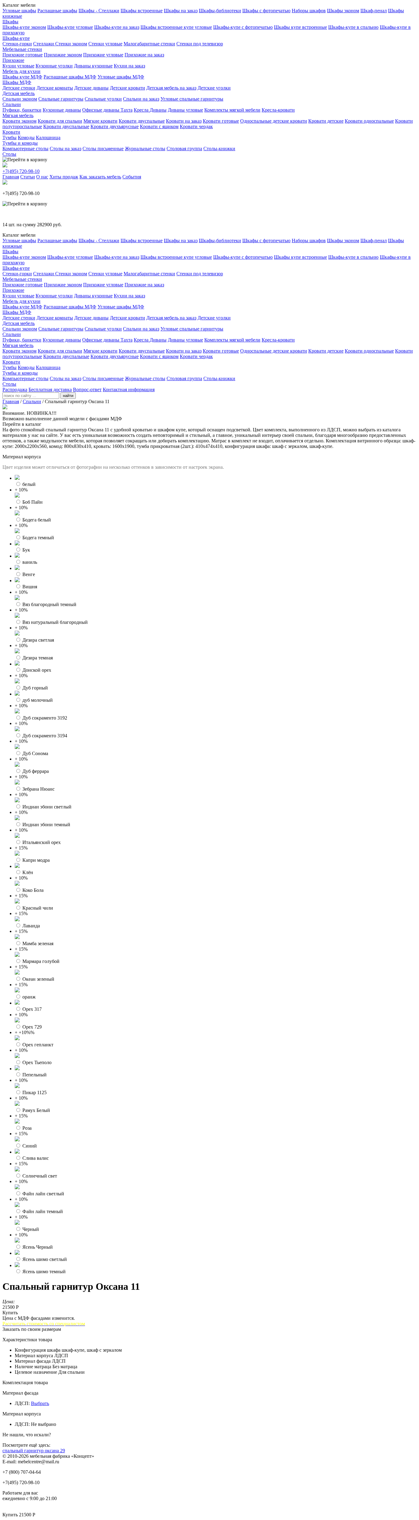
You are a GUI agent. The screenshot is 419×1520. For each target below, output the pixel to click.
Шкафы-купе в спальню (353, 27)
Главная (10, 176)
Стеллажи (44, 43)
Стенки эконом (71, 43)
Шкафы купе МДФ (22, 76)
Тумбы (9, 137)
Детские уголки (214, 87)
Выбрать (40, 1403)
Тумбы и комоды (20, 143)
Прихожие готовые (22, 54)
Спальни (11, 104)
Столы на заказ (65, 148)
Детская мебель (18, 93)
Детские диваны (91, 87)
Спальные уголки (103, 98)
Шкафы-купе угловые (70, 27)
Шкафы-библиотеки (220, 10)
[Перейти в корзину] (24, 159)
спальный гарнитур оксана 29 (33, 1450)
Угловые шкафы (19, 10)
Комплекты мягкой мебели (232, 110)
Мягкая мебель (17, 115)
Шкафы (10, 21)
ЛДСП (22, 1403)
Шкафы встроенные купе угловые (176, 27)
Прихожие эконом (63, 54)
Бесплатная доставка (50, 389)
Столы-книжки (219, 148)
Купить (10, 1312)
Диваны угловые (185, 110)
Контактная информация (129, 389)
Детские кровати (127, 87)
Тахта (127, 110)
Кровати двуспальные (142, 121)
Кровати (11, 132)
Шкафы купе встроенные (300, 27)
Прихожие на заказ (144, 54)
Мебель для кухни (21, 71)
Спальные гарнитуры (60, 98)
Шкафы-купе (16, 38)
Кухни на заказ (129, 65)
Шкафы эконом (343, 10)
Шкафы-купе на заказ (116, 27)
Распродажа (14, 389)
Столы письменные (103, 148)
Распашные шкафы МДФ (70, 76)
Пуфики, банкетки (21, 110)
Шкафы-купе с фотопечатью (243, 27)
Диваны (158, 110)
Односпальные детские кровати (273, 121)
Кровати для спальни (60, 121)
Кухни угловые (18, 65)
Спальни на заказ (141, 98)
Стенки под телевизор (199, 43)
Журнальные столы (145, 148)
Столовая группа (184, 148)
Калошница (48, 137)
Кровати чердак (196, 126)
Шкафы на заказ (181, 10)
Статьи (27, 176)
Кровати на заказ (184, 121)
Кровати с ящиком (159, 126)
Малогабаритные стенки (149, 43)
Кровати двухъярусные (114, 126)
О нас (42, 176)
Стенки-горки (17, 43)
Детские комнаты (55, 87)
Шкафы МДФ (16, 82)
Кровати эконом (19, 121)
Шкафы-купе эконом (24, 27)
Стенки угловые (105, 43)
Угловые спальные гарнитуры (191, 98)
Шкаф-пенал (373, 10)
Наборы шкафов (309, 10)
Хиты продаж (63, 176)
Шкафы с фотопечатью (266, 10)
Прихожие (13, 60)
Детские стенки (18, 87)
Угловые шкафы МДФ (121, 76)
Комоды (26, 137)
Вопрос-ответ (87, 389)
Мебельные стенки (22, 49)
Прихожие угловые (103, 54)
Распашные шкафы (57, 10)
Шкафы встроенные (142, 10)
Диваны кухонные (93, 65)
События (131, 176)
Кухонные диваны (62, 110)
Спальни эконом (19, 98)
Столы (9, 154)
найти (68, 395)
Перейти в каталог (21, 424)
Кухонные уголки (54, 65)
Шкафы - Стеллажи (99, 10)
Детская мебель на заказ (171, 87)
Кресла (142, 110)
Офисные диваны (101, 110)
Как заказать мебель (100, 176)
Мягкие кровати (100, 121)
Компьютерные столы (25, 148)
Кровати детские (326, 121)
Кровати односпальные (369, 121)
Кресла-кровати (278, 110)
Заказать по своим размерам (31, 1329)
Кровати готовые (221, 121)
